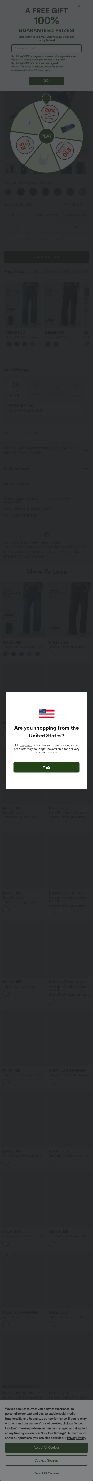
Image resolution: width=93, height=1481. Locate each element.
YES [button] (46, 767)
